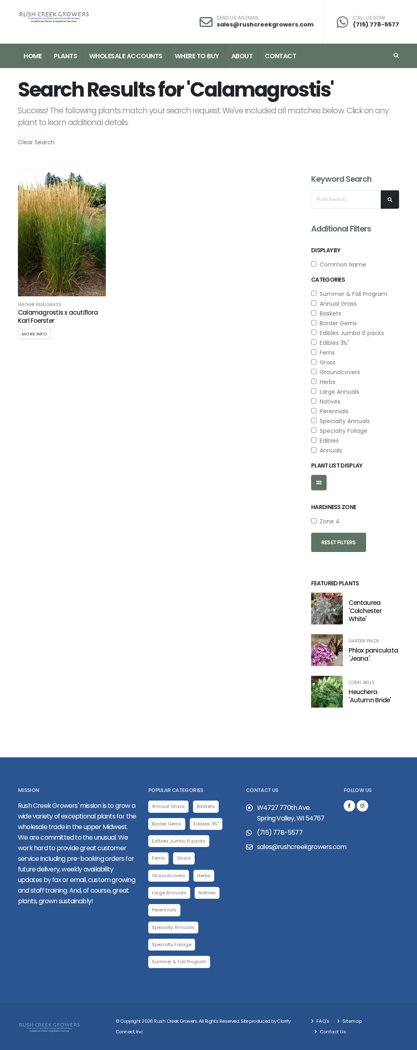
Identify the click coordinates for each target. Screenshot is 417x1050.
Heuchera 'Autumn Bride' (370, 696)
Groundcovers (338, 372)
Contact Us (332, 1031)
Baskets (328, 313)
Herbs (326, 382)
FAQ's (322, 1021)
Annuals (329, 450)
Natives (328, 401)
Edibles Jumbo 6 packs (350, 333)
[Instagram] (362, 806)
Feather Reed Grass (39, 305)
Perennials (332, 411)
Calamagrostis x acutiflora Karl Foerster (58, 316)
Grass (326, 362)
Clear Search (36, 142)
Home (33, 56)
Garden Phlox (364, 641)
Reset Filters (338, 542)
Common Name (341, 264)
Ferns (325, 353)
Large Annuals (337, 392)
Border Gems (336, 323)
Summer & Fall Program (351, 294)
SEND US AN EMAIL (238, 18)
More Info (34, 334)
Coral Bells (362, 683)
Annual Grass (336, 304)
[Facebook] (349, 806)
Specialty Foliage (341, 431)
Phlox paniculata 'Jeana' (373, 654)
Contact (280, 56)
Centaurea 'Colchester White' (365, 610)
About (242, 56)
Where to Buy (197, 56)
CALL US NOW (369, 18)
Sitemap (351, 1021)
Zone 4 (328, 521)
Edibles (327, 441)
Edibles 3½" (332, 343)
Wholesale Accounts (125, 56)
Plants (65, 56)
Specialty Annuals (343, 421)
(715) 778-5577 (376, 24)
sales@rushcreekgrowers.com (265, 24)
